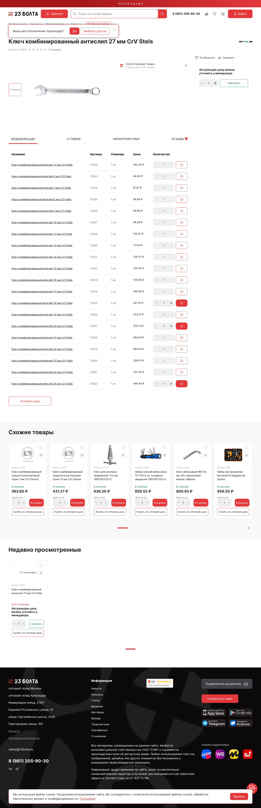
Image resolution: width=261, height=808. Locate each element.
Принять (239, 796)
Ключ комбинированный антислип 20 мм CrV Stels (42, 326)
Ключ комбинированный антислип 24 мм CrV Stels (42, 372)
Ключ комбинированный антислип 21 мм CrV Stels (42, 337)
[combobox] (114, 14)
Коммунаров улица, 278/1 (26, 702)
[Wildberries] (220, 754)
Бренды (96, 718)
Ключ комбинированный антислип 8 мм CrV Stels (41, 199)
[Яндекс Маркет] (234, 754)
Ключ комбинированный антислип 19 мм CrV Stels (42, 314)
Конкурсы (97, 694)
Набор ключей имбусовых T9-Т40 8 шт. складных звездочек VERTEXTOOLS (151, 475)
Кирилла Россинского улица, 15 (31, 709)
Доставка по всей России (24, 738)
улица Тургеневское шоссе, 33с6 (32, 716)
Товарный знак (100, 724)
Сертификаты (99, 730)
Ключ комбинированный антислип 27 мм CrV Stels (27, 591)
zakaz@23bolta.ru (21, 749)
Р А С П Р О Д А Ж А (130, 3)
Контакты (14, 730)
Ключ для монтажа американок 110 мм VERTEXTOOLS (106, 475)
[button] (248, 528)
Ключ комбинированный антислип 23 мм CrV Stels (42, 360)
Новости (96, 688)
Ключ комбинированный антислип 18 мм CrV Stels (42, 302)
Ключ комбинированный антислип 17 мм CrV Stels (42, 291)
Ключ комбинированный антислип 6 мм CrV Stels (41, 176)
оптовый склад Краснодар (27, 695)
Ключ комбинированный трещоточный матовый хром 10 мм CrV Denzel (67, 475)
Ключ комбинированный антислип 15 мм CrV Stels (42, 268)
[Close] (114, 29)
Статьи (95, 700)
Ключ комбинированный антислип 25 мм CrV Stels (42, 383)
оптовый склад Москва (25, 688)
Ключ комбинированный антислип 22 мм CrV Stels (42, 349)
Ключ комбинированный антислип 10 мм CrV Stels (42, 222)
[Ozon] (206, 754)
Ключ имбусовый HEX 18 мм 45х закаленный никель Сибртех (191, 475)
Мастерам (97, 712)
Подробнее (87, 798)
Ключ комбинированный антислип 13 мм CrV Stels (42, 164)
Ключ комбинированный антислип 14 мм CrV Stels (42, 256)
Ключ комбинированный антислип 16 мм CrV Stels (42, 279)
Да (74, 31)
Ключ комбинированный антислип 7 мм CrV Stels (41, 187)
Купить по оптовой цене (27, 511)
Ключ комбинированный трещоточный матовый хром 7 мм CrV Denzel (26, 475)
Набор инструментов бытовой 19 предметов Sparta (231, 475)
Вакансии (97, 706)
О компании (98, 736)
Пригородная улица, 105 (26, 724)
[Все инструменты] (247, 754)
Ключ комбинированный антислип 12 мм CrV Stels (42, 245)
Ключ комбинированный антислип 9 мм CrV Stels (41, 210)
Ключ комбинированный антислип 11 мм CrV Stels (42, 233)
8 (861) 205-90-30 (186, 13)
